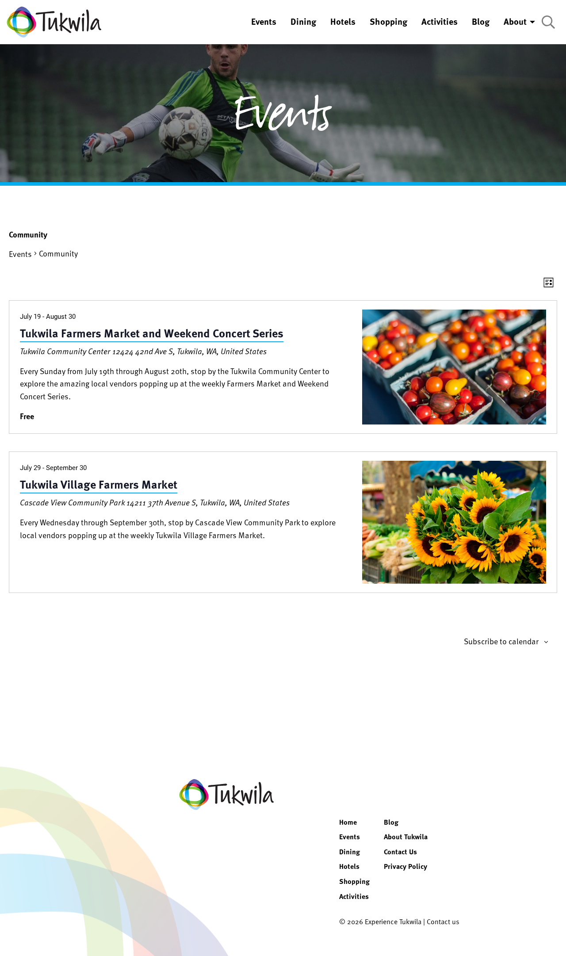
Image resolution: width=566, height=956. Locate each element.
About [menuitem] (515, 21)
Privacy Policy (405, 866)
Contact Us (400, 851)
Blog (391, 822)
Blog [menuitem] (481, 21)
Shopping (354, 881)
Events (20, 254)
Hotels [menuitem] (343, 21)
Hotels (349, 866)
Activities (354, 896)
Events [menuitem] (263, 21)
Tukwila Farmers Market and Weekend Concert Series (151, 332)
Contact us (443, 921)
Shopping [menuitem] (388, 21)
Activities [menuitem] (439, 21)
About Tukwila (406, 836)
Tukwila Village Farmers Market (98, 484)
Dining (349, 851)
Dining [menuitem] (303, 21)
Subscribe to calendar (501, 641)
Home (348, 822)
